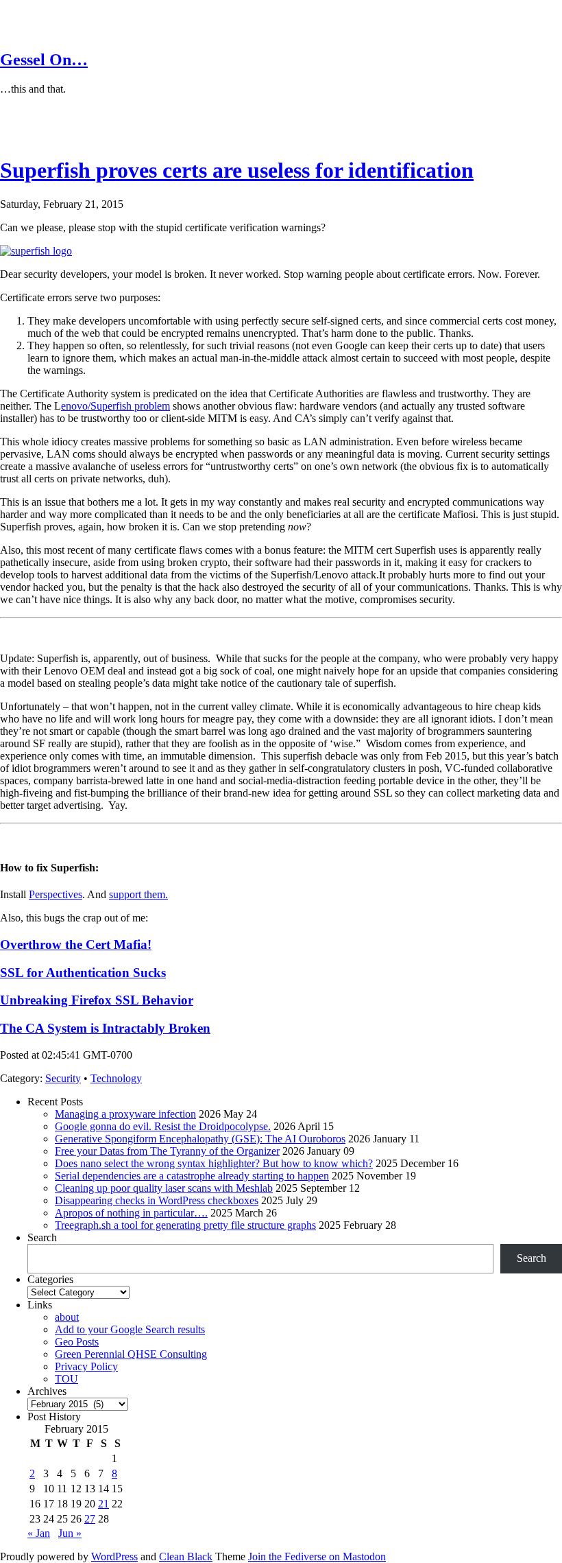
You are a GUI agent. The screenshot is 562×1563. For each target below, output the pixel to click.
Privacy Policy (86, 1366)
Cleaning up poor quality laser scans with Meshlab (164, 1188)
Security (63, 1078)
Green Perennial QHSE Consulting (131, 1354)
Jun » (70, 1533)
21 (103, 1503)
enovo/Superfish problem (115, 406)
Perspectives (55, 894)
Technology (116, 1078)
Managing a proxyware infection (125, 1114)
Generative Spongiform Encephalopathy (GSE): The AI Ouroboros (200, 1138)
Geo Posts (77, 1342)
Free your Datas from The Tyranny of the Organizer (167, 1151)
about (67, 1317)
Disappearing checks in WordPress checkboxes (156, 1200)
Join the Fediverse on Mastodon (317, 1556)
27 (89, 1519)
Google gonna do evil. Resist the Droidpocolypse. (163, 1126)
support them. (138, 894)
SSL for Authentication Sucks (83, 972)
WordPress (114, 1556)
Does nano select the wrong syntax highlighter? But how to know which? (214, 1163)
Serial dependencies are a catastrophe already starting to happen (192, 1176)
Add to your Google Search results (130, 1329)
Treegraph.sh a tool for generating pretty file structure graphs (185, 1225)
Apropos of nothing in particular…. (131, 1213)
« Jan (38, 1533)
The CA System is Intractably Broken (105, 1028)
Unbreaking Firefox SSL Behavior (96, 1000)
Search (42, 1237)
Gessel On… (44, 60)
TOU (66, 1379)
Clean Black (185, 1556)
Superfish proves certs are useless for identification (237, 170)
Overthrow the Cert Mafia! (75, 944)
